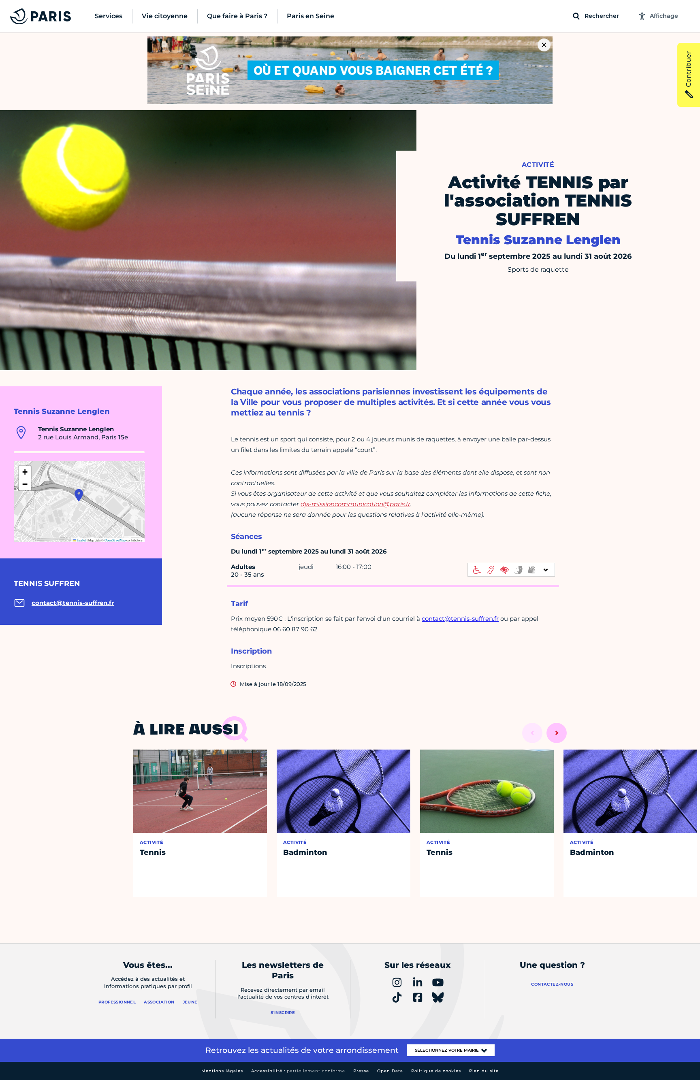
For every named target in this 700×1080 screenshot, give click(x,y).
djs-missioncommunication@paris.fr (355, 504)
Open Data (390, 1071)
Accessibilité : (298, 1071)
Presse (361, 1071)
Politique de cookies (436, 1071)
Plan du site (484, 1071)
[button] (79, 495)
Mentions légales (222, 1071)
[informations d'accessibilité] (511, 570)
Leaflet (81, 540)
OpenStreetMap (115, 540)
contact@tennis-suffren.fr (460, 618)
